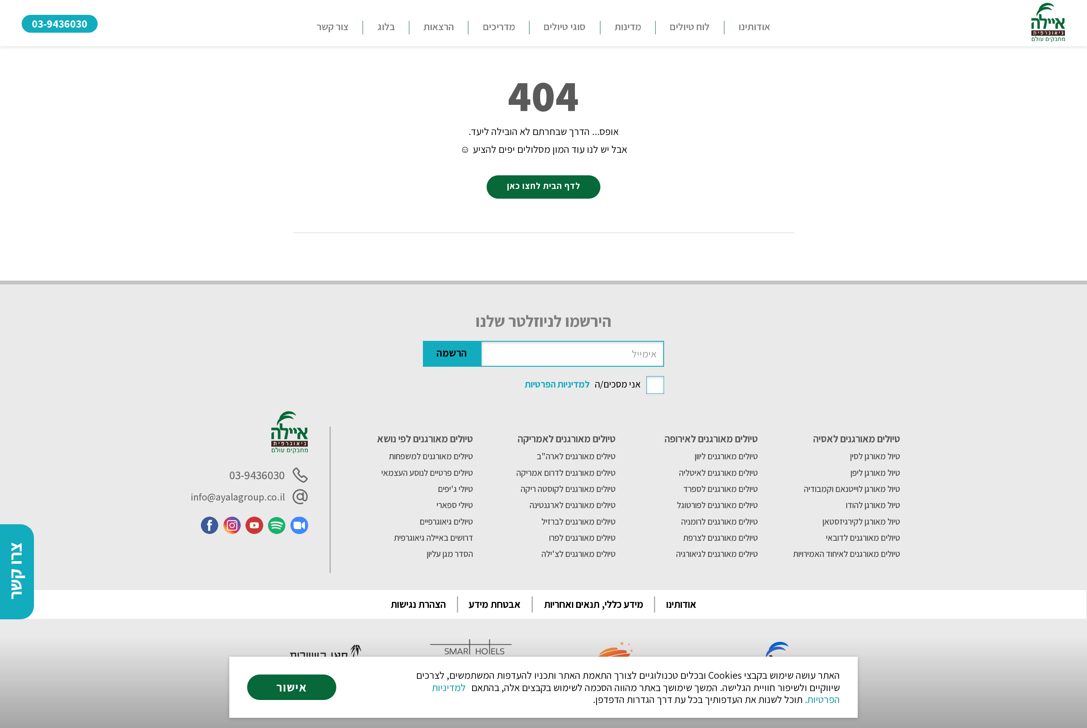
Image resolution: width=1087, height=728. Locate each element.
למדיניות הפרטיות (557, 384)
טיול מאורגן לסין (875, 456)
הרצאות (438, 26)
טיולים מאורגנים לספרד (720, 489)
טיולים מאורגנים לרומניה (719, 521)
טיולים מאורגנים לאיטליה (718, 472)
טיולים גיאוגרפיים (446, 521)
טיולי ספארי (454, 505)
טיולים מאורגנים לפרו (582, 537)
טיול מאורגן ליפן (875, 472)
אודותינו (754, 26)
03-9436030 (59, 24)
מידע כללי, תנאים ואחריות (593, 604)
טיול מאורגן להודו (873, 505)
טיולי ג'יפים (455, 489)
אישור (291, 687)
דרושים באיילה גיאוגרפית (433, 537)
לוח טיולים (690, 26)
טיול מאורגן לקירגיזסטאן (861, 521)
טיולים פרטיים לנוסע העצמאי (427, 472)
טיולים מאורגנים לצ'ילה (578, 553)
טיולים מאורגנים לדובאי (863, 537)
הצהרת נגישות (418, 604)
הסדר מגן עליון (450, 553)
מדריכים (499, 26)
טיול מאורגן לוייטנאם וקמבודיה (852, 489)
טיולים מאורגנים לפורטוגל (717, 505)
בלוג (386, 26)
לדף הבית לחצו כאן (543, 185)
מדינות (627, 26)
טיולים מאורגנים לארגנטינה (572, 505)
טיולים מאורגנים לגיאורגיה (717, 553)
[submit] (452, 354)
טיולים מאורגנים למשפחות (431, 456)
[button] (565, 27)
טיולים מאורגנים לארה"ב (576, 456)
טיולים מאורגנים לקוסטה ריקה (568, 489)
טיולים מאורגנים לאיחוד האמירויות (846, 553)
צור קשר (333, 26)
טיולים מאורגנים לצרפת (720, 537)
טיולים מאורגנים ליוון (726, 456)
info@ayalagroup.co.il (238, 496)
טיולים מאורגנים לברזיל (578, 521)
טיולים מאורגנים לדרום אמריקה (565, 472)
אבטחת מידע (495, 604)
